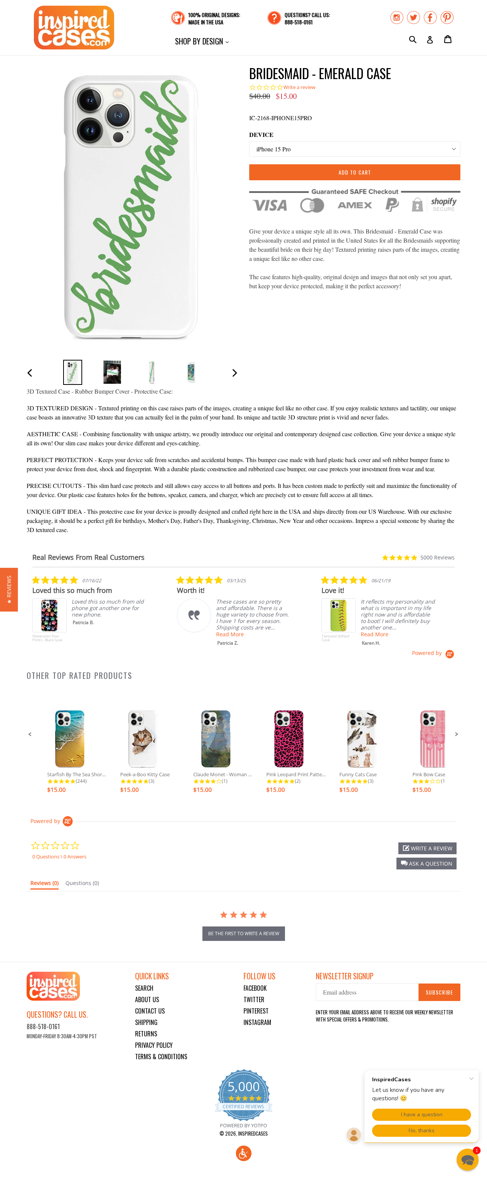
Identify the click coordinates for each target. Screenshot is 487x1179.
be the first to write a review (243, 933)
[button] (30, 734)
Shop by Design (203, 41)
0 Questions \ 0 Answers (59, 856)
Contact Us (150, 1010)
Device (261, 134)
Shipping (146, 1022)
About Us (147, 999)
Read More (230, 634)
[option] (72, 372)
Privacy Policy (154, 1045)
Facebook (255, 988)
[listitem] (89, 612)
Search (144, 988)
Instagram (257, 1022)
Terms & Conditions (161, 1056)
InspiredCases (253, 1133)
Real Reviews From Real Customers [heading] (88, 557)
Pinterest (256, 1010)
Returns (146, 1033)
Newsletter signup (345, 976)
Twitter (254, 999)
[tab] (44, 885)
